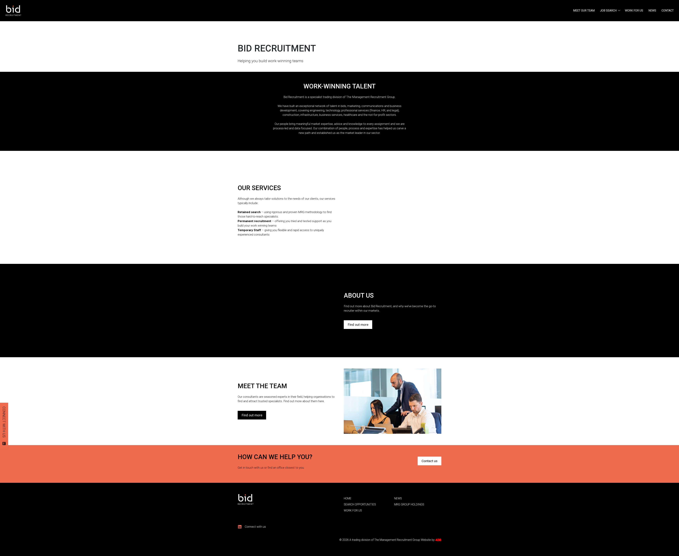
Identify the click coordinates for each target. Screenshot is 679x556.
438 (438, 540)
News (652, 10)
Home (347, 498)
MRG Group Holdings (409, 504)
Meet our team (584, 10)
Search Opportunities (360, 504)
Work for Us (634, 10)
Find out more (358, 325)
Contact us (429, 461)
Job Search (608, 10)
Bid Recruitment (23, 10)
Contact (667, 10)
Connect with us (4, 422)
